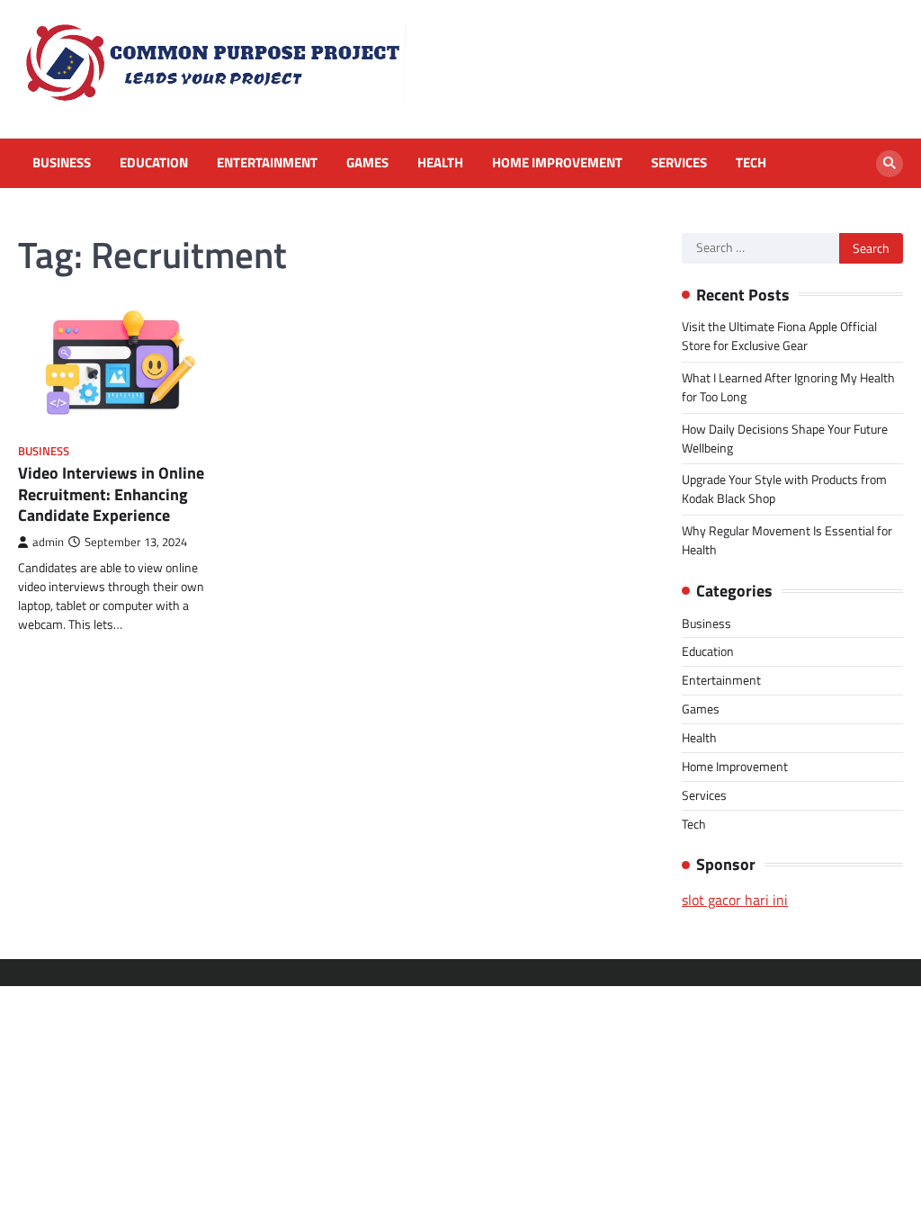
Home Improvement (557, 163)
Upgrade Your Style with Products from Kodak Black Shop (784, 488)
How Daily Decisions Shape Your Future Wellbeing (785, 438)
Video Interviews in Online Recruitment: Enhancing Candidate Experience (111, 494)
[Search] (889, 163)
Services (679, 163)
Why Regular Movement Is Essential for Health (787, 540)
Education (154, 163)
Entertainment (267, 163)
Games (367, 163)
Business (61, 163)
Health (440, 163)
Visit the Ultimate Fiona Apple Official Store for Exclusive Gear (779, 335)
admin (48, 542)
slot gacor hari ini (735, 900)
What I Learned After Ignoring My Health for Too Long (788, 387)
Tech (751, 163)
